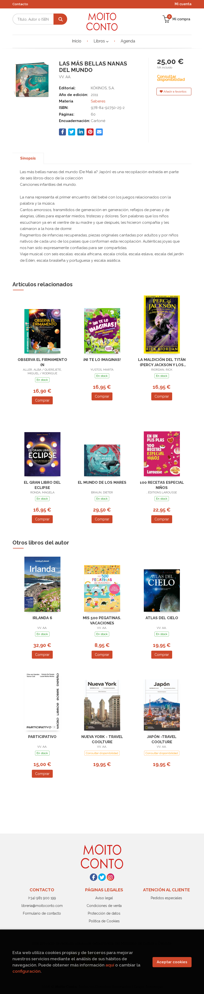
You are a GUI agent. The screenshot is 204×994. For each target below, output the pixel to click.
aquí (109, 964)
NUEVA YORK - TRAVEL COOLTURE (102, 739)
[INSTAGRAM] (110, 877)
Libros (100, 41)
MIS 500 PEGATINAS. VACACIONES (102, 620)
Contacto (20, 4)
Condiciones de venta (104, 906)
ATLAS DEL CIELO (162, 618)
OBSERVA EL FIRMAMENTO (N (42, 362)
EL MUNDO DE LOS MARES (102, 482)
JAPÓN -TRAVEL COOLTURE (161, 739)
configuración (26, 971)
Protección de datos (104, 913)
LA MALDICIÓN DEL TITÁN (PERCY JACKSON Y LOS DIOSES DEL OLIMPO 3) (162, 362)
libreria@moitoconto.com (42, 906)
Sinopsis (28, 158)
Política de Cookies (104, 921)
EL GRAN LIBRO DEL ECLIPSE (42, 485)
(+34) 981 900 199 (42, 898)
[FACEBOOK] (93, 877)
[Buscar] (60, 19)
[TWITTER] (102, 877)
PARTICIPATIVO (42, 737)
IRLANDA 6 (42, 618)
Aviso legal (104, 898)
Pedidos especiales (166, 898)
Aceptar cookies (172, 962)
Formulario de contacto (42, 913)
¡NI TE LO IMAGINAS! (102, 359)
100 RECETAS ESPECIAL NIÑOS (162, 485)
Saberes (98, 101)
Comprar (42, 400)
